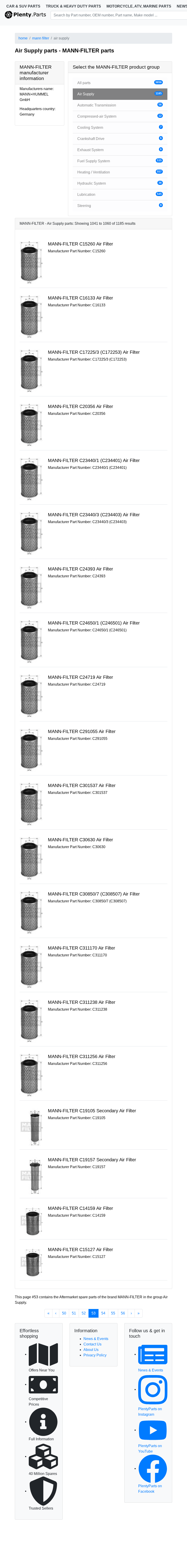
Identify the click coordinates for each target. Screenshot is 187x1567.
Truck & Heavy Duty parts (73, 6)
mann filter (40, 38)
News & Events (95, 1339)
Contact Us (92, 1344)
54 (103, 1313)
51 (74, 1313)
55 (113, 1313)
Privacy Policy (94, 1355)
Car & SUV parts (23, 6)
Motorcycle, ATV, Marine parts (138, 6)
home (23, 38)
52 (84, 1313)
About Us (91, 1350)
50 (64, 1313)
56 (123, 1313)
